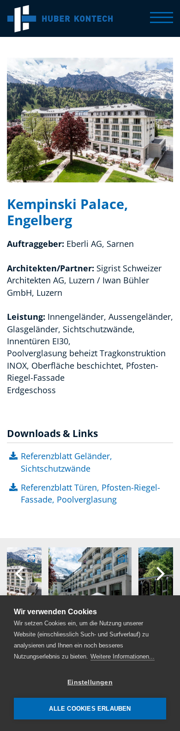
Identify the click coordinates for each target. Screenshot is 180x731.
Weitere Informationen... (122, 656)
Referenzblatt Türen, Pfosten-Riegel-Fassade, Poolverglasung (90, 493)
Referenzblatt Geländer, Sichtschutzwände (66, 461)
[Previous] (21, 574)
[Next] (159, 574)
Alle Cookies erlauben (90, 708)
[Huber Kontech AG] (60, 18)
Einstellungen (90, 682)
